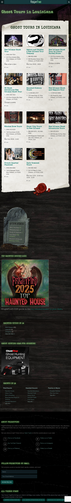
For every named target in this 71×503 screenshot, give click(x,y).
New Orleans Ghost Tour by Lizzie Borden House (57, 51)
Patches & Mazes (54, 388)
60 (20, 228)
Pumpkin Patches (55, 391)
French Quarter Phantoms (11, 164)
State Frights (28, 433)
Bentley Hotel (14, 241)
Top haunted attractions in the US (33, 500)
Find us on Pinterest (14, 448)
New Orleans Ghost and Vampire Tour (57, 89)
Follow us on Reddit (46, 448)
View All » (8, 403)
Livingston (8, 331)
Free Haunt (31, 399)
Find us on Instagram (46, 443)
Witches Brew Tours (13, 127)
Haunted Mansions (10, 401)
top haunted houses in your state (46, 309)
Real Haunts (7, 388)
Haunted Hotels (9, 391)
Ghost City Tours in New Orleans (34, 127)
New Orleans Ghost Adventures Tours (57, 127)
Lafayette (8, 329)
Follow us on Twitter (46, 438)
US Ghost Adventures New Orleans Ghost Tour (13, 90)
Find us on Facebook (14, 438)
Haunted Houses (32, 388)
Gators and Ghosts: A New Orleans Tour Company (35, 51)
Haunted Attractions (33, 391)
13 (20, 230)
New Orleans (9, 327)
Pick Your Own (54, 393)
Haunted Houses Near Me (12, 500)
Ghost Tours (8, 393)
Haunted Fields (32, 397)
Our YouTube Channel (14, 443)
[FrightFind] (36, 2)
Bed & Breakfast (10, 395)
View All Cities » (10, 334)
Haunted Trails (32, 393)
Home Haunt (31, 395)
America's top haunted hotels (57, 500)
